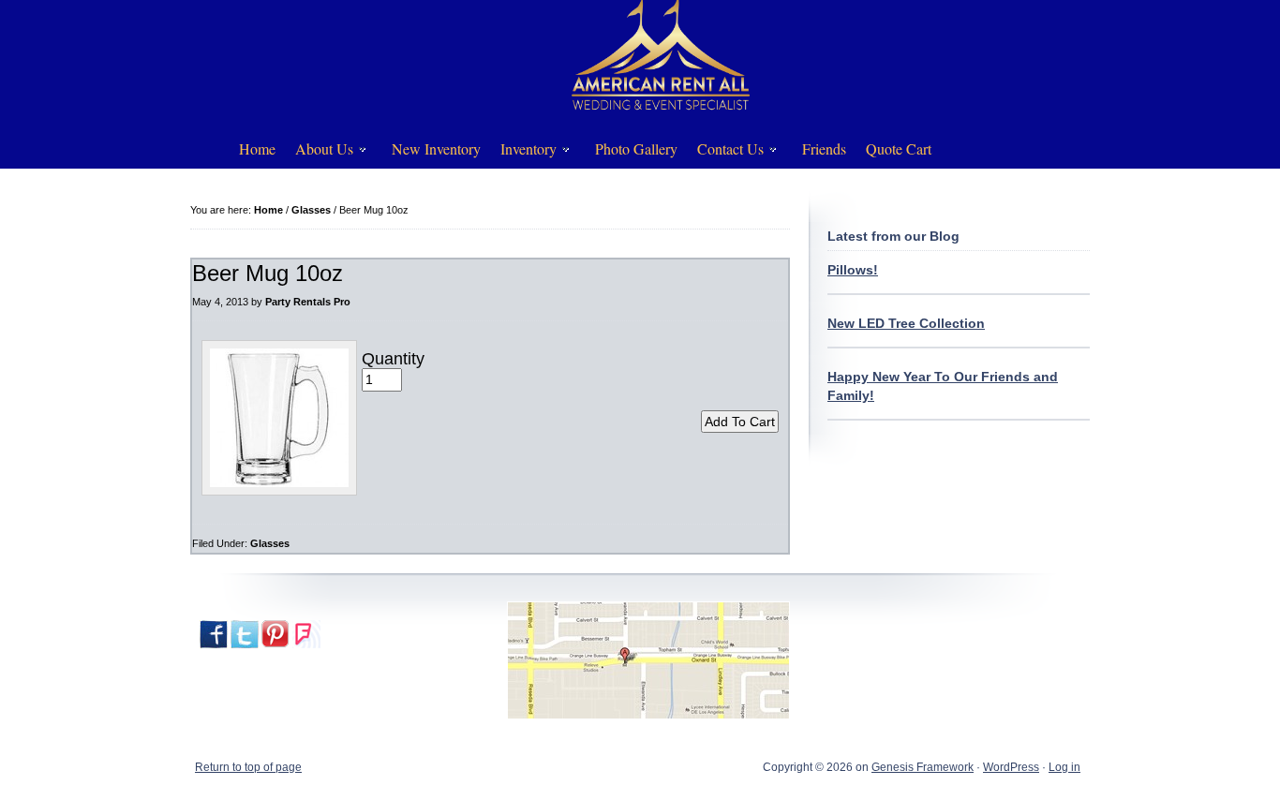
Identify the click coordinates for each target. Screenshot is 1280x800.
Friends (824, 148)
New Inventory (436, 148)
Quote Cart (898, 148)
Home (257, 148)
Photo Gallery (636, 148)
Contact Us (724, 152)
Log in (1064, 767)
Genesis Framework (922, 767)
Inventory (522, 152)
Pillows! (852, 269)
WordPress (1011, 767)
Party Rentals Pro (307, 301)
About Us (317, 152)
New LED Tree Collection (906, 323)
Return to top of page (248, 767)
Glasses (270, 543)
